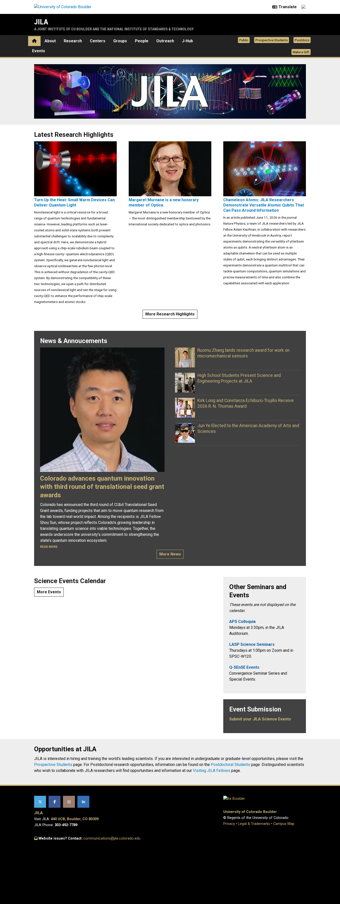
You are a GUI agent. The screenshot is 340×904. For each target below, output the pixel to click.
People (141, 41)
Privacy (229, 824)
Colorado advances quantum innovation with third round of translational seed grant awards (102, 487)
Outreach (165, 41)
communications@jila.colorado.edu (111, 838)
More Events (49, 592)
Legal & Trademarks (254, 824)
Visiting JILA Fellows (211, 770)
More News (170, 554)
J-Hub (187, 41)
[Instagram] (69, 802)
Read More (48, 547)
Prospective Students (271, 40)
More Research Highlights (170, 314)
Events (38, 51)
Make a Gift (301, 52)
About (50, 41)
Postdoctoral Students (230, 764)
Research (73, 41)
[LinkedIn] (83, 802)
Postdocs (302, 40)
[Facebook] (54, 802)
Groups (120, 41)
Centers (97, 41)
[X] (40, 802)
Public (243, 40)
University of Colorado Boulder (250, 812)
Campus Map (283, 824)
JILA (41, 21)
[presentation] (75, 168)
